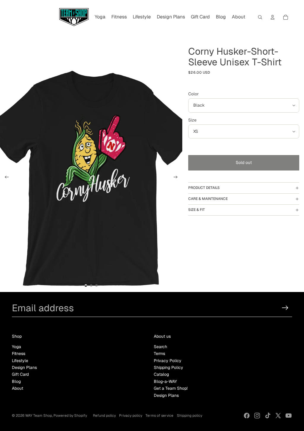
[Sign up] (285, 308)
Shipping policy (189, 415)
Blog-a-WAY (165, 381)
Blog (16, 381)
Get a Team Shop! (171, 388)
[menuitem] (100, 17)
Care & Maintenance (208, 198)
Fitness (18, 353)
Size (192, 120)
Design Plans (24, 367)
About (17, 388)
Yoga (16, 346)
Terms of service (159, 415)
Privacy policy (130, 415)
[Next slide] (177, 177)
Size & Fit (196, 209)
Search (160, 346)
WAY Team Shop (38, 415)
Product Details (204, 187)
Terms (159, 353)
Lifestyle (20, 360)
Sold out (244, 162)
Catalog (161, 374)
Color (193, 94)
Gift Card (20, 374)
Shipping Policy (168, 367)
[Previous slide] (5, 177)
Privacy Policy (167, 360)
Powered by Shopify (70, 415)
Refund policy (104, 415)
